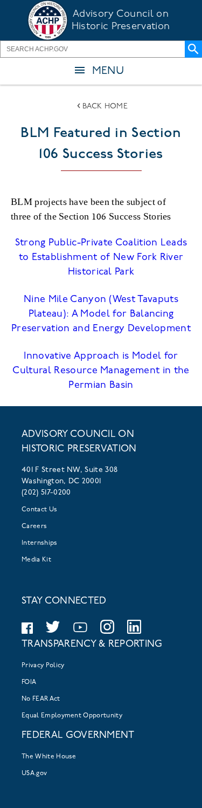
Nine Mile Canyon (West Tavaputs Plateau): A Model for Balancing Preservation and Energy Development (101, 314)
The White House (49, 757)
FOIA (29, 682)
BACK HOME (105, 106)
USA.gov (34, 773)
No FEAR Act (41, 699)
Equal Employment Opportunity (72, 716)
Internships (40, 543)
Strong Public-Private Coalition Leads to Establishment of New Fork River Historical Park (101, 257)
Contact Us (39, 509)
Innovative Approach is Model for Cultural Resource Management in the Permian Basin (100, 371)
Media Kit (36, 560)
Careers (34, 526)
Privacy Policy (43, 665)
